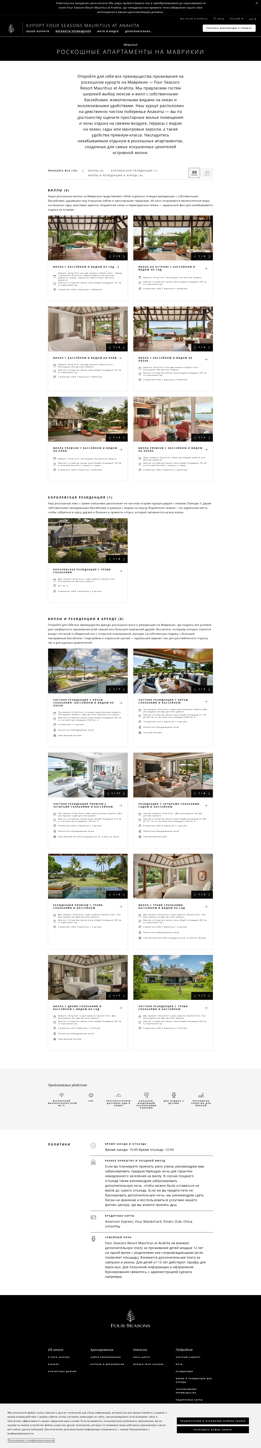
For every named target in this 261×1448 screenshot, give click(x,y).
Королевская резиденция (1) (134, 170)
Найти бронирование (106, 1357)
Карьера (53, 1364)
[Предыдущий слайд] (109, 256)
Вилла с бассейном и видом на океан (165, 359)
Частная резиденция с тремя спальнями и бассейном (163, 1008)
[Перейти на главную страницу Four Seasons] (11, 28)
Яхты (179, 1364)
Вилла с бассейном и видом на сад (84, 267)
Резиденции (184, 1371)
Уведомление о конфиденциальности (31, 1440)
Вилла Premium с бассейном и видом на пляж (85, 449)
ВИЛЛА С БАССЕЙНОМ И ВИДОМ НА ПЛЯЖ (85, 358)
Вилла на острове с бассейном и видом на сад (166, 268)
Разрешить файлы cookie (213, 1430)
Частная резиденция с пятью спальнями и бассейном (163, 701)
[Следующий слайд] (123, 256)
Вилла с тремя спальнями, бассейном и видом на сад (161, 906)
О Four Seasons (59, 1357)
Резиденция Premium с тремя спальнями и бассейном (78, 906)
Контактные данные (62, 1371)
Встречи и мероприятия (107, 1364)
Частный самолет (188, 1357)
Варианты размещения (73, 31)
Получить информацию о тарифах (229, 28)
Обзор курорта (37, 31)
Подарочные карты (189, 1400)
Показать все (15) (63, 170)
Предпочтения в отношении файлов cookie (213, 1421)
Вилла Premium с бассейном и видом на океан (170, 449)
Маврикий (131, 45)
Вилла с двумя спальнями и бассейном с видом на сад (77, 1008)
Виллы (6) (96, 170)
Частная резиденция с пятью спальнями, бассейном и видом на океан (83, 703)
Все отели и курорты (194, 19)
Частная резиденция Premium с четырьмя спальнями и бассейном (83, 805)
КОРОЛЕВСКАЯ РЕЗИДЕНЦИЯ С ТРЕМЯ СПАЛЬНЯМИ (82, 571)
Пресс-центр (141, 1357)
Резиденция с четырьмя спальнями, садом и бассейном (169, 805)
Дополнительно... (139, 31)
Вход (221, 18)
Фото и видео (108, 31)
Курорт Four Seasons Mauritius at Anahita (83, 25)
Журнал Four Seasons (148, 1364)
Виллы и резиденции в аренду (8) (115, 175)
